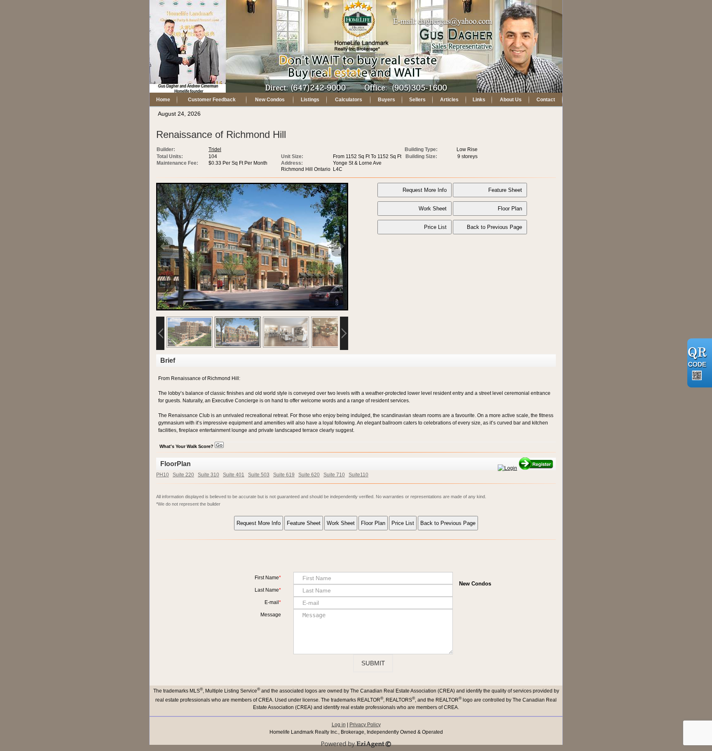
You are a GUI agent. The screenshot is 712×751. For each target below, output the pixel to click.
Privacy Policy (365, 725)
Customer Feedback (212, 100)
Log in (339, 725)
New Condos (270, 100)
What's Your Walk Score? (187, 446)
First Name (267, 578)
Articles (449, 100)
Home (163, 100)
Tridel (214, 149)
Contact (545, 100)
